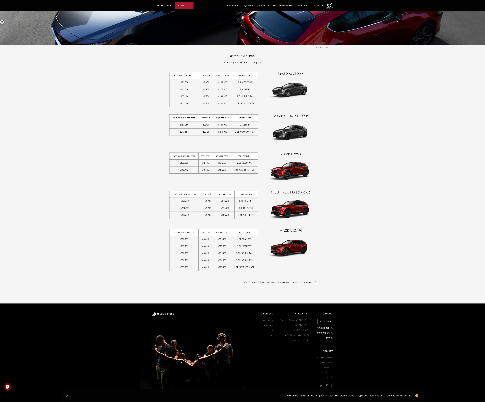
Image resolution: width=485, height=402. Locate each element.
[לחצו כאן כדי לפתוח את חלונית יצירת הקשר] (7, 387)
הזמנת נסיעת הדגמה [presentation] (163, 5)
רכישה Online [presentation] (184, 5)
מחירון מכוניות (319, 47)
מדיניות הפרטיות (299, 395)
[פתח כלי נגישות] (2, 22)
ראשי (327, 47)
